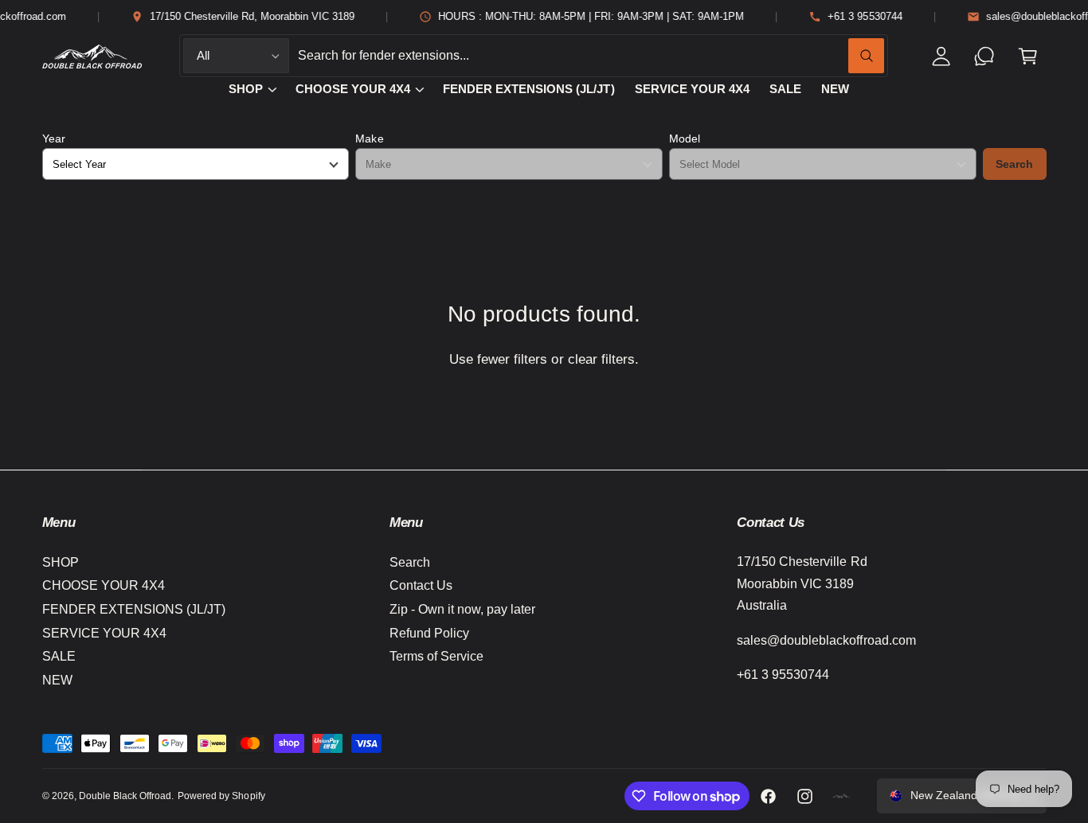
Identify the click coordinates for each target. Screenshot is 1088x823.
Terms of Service (436, 656)
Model (684, 138)
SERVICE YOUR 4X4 (104, 633)
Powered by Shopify (221, 796)
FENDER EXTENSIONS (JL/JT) (133, 609)
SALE (59, 656)
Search (1014, 164)
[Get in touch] (985, 56)
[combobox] (591, 56)
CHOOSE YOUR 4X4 (352, 89)
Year (53, 138)
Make (369, 138)
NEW (57, 680)
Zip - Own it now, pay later (462, 609)
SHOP (246, 89)
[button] (1028, 56)
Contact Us (420, 585)
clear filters (601, 359)
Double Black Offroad (125, 796)
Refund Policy (429, 633)
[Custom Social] (842, 796)
